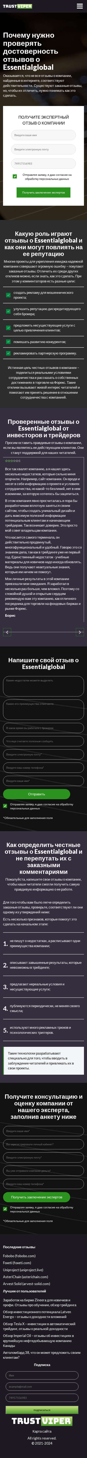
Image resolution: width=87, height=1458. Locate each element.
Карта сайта (42, 1431)
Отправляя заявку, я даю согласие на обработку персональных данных (47, 176)
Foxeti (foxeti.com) (17, 1263)
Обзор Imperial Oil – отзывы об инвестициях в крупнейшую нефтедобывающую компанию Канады (38, 1340)
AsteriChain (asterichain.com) (25, 1277)
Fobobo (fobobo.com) (19, 1256)
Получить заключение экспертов (43, 192)
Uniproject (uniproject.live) (23, 1270)
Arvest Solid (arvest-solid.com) (26, 1284)
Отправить (36, 794)
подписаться (42, 1410)
